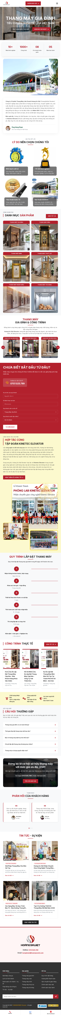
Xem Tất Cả (52, 216)
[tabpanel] (11, 347)
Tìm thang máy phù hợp (20, 29)
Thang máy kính (27, 981)
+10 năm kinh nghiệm (42, 169)
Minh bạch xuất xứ (12, 169)
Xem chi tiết (8, 875)
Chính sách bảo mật (48, 984)
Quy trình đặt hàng (47, 975)
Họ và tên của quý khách (10, 392)
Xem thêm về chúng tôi (13, 477)
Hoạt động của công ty (9, 986)
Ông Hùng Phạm (17, 127)
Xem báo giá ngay (40, 29)
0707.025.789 (17, 383)
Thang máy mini (27, 978)
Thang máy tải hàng (28, 987)
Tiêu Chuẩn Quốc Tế (13, 200)
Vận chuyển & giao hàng (49, 981)
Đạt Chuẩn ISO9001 (41, 200)
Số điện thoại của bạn (9, 400)
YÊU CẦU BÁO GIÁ (30, 781)
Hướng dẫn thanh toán (48, 978)
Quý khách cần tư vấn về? (10, 408)
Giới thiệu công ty (8, 975)
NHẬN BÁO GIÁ (32, 3)
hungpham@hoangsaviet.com (32, 953)
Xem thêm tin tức (30, 922)
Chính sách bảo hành (48, 987)
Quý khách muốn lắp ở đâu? (10, 416)
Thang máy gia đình (28, 975)
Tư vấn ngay (10, 427)
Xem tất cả (50, 644)
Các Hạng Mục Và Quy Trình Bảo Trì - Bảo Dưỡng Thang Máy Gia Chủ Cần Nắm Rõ (16, 908)
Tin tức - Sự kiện (8, 989)
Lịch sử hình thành (8, 978)
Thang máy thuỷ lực (28, 984)
